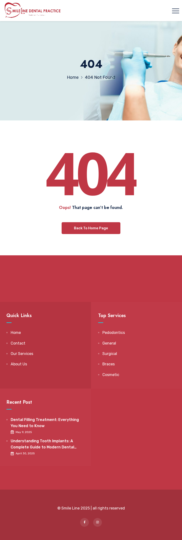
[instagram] (97, 522)
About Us (19, 364)
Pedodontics (113, 332)
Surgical (109, 353)
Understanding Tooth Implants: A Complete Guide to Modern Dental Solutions (42, 444)
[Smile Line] (32, 10)
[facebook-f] (84, 522)
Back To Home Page (91, 228)
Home (16, 332)
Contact (18, 343)
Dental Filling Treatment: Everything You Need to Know (45, 422)
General (109, 343)
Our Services (22, 353)
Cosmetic (110, 374)
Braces (108, 364)
